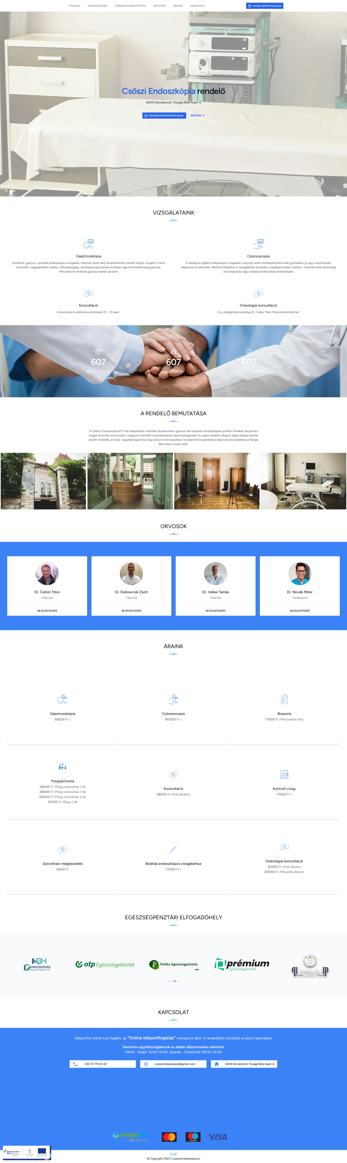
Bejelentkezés (47, 610)
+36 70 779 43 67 (95, 1064)
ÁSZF (173, 1154)
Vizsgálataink (97, 5)
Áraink (178, 5)
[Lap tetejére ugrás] (341, 1157)
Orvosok (159, 5)
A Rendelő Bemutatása (130, 5)
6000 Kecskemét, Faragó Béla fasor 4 (249, 1064)
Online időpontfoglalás (267, 6)
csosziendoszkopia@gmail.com (175, 1064)
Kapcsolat (197, 5)
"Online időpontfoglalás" (151, 1037)
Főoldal (74, 5)
